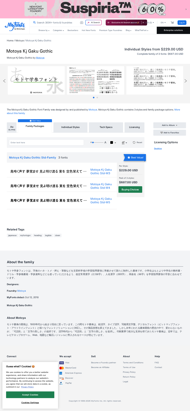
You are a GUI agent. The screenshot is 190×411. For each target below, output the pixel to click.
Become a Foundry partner (103, 362)
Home (10, 40)
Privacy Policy (129, 372)
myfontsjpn (25, 235)
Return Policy (129, 377)
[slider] (97, 142)
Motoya (19, 40)
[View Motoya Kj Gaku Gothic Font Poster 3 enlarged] (154, 80)
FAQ (157, 362)
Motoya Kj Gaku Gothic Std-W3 (101, 171)
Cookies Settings (30, 402)
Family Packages (35, 126)
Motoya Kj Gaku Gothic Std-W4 (101, 186)
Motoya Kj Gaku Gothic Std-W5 (101, 200)
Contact (158, 367)
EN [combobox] (162, 22)
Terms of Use (129, 367)
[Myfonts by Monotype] (15, 26)
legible (48, 235)
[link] (34, 23)
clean (57, 235)
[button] (186, 9)
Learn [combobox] (133, 22)
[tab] (93, 97)
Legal (125, 381)
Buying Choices (130, 189)
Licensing (134, 127)
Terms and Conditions (133, 362)
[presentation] (4, 81)
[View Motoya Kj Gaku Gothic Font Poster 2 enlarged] (95, 80)
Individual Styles (70, 127)
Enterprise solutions (173, 30)
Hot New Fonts (89, 30)
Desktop (158, 148)
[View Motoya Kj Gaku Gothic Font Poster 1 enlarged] (36, 80)
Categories (57, 30)
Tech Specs (106, 127)
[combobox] (66, 22)
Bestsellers (73, 30)
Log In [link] (182, 22)
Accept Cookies (30, 394)
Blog (128, 30)
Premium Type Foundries (110, 30)
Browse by (43, 30)
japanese (12, 235)
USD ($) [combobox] (148, 22)
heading (38, 235)
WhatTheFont (141, 30)
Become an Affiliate (100, 367)
